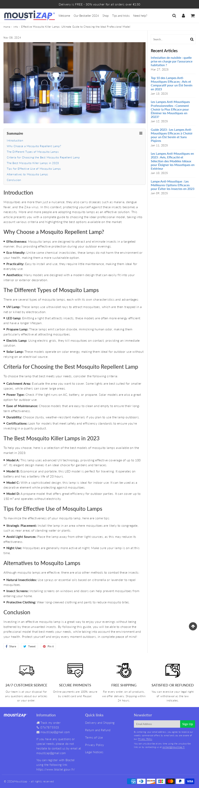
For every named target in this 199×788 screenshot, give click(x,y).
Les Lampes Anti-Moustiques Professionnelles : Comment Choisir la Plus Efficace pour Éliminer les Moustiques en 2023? (170, 109)
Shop (105, 15)
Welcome (64, 15)
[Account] (183, 15)
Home (6, 26)
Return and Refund (97, 730)
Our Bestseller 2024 (86, 15)
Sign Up (187, 724)
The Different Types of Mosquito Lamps (33, 151)
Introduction (15, 140)
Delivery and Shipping (100, 722)
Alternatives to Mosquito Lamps (27, 174)
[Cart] (192, 15)
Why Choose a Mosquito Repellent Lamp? (34, 146)
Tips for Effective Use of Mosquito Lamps (34, 168)
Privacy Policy (94, 745)
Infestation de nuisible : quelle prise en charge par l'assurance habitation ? (171, 61)
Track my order (50, 722)
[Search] (174, 15)
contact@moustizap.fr (173, 747)
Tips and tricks (121, 15)
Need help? (140, 15)
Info (15, 26)
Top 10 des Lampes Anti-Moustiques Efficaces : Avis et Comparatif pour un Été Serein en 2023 (171, 83)
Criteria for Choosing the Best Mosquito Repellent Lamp (43, 157)
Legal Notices (94, 752)
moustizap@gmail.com (55, 732)
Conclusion (14, 180)
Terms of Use (94, 737)
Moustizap (20, 781)
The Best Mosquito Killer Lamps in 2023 (33, 163)
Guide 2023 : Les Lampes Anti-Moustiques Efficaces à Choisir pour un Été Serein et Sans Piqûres (172, 135)
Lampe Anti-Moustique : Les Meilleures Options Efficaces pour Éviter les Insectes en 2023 (172, 184)
